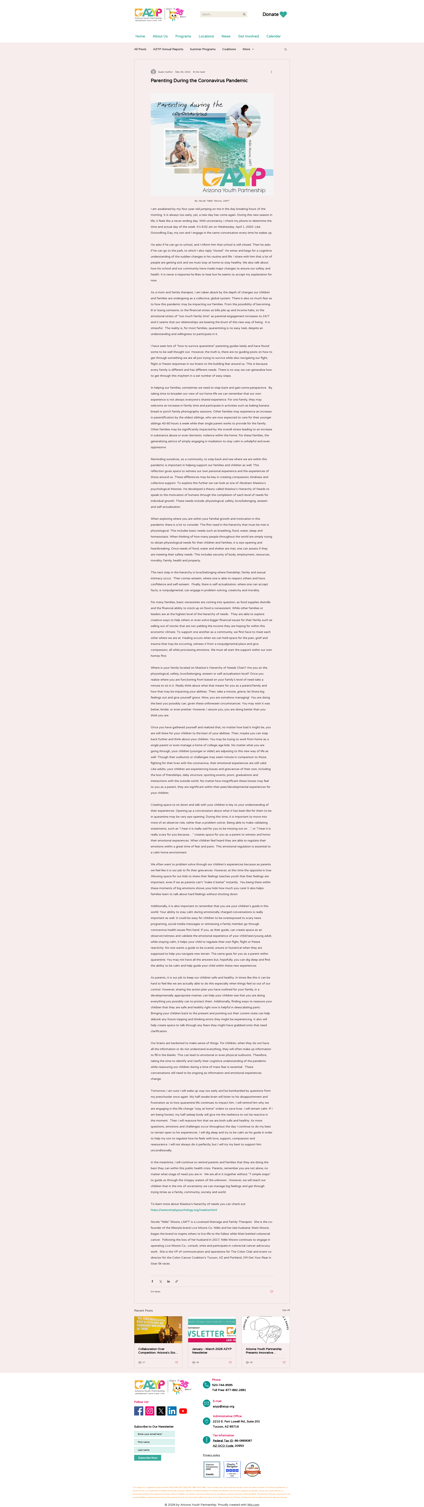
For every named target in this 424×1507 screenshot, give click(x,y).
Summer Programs (203, 49)
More (246, 49)
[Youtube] (183, 1410)
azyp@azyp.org (223, 1406)
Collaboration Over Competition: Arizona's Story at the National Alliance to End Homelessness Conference (158, 1350)
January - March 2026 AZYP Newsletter (212, 1350)
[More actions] (271, 72)
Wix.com (253, 1505)
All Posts (140, 49)
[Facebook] (138, 1410)
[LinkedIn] (172, 1410)
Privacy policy (211, 1455)
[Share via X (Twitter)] (160, 1281)
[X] (160, 1410)
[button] (285, 49)
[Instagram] (149, 1410)
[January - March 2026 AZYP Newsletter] (212, 1329)
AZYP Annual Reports (168, 49)
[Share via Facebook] (152, 1281)
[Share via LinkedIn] (168, 1281)
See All (286, 1310)
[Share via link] (176, 1281)
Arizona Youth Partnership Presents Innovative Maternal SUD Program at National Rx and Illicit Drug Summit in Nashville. (264, 1350)
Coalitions (229, 49)
